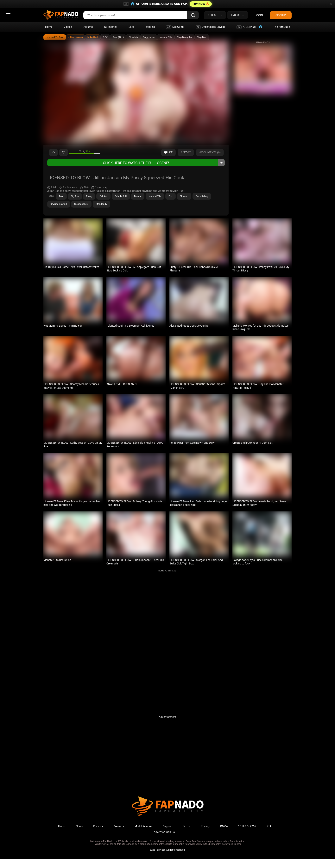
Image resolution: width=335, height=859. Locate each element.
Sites (131, 26)
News (79, 826)
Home (48, 26)
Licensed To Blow (55, 37)
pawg (89, 196)
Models (150, 26)
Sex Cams (175, 26)
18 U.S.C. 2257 (247, 826)
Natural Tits (166, 37)
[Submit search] (193, 15)
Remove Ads (263, 42)
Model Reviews (143, 826)
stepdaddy (101, 204)
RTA (269, 826)
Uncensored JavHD (211, 26)
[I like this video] (53, 152)
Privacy (205, 826)
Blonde (137, 196)
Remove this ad (167, 571)
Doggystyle (149, 37)
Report (186, 152)
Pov (170, 196)
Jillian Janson (75, 37)
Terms (186, 826)
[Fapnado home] (167, 815)
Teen (61, 196)
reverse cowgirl (58, 204)
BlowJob (133, 37)
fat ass (103, 196)
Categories (110, 26)
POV (105, 37)
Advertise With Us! (164, 832)
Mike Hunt (92, 37)
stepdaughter (81, 204)
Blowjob (184, 196)
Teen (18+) (118, 37)
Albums (88, 26)
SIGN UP (280, 15)
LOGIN (259, 15)
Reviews (98, 826)
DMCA (224, 826)
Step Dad (201, 37)
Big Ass (75, 196)
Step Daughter (184, 37)
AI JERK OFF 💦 (250, 26)
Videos (68, 26)
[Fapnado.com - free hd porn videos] (60, 15)
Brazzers (118, 826)
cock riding (202, 196)
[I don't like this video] (63, 152)
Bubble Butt (121, 196)
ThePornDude (281, 26)
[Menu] (8, 15)
